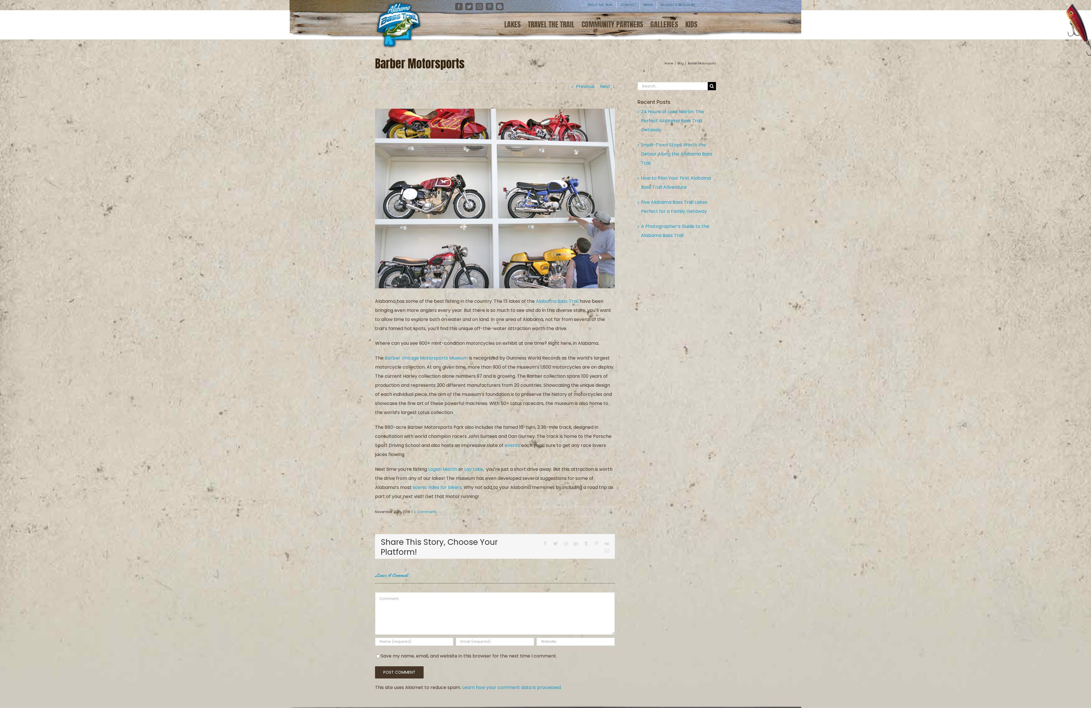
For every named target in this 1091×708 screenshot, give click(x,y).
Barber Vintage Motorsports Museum (426, 358)
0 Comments (425, 511)
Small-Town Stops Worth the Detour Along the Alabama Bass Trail (676, 154)
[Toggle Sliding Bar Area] (1086, 8)
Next (605, 86)
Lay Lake (473, 469)
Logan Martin (442, 469)
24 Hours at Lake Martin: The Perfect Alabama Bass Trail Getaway (672, 120)
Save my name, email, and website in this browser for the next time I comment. (469, 656)
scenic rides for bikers (437, 487)
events (512, 445)
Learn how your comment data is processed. (512, 687)
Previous (585, 86)
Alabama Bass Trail (557, 301)
